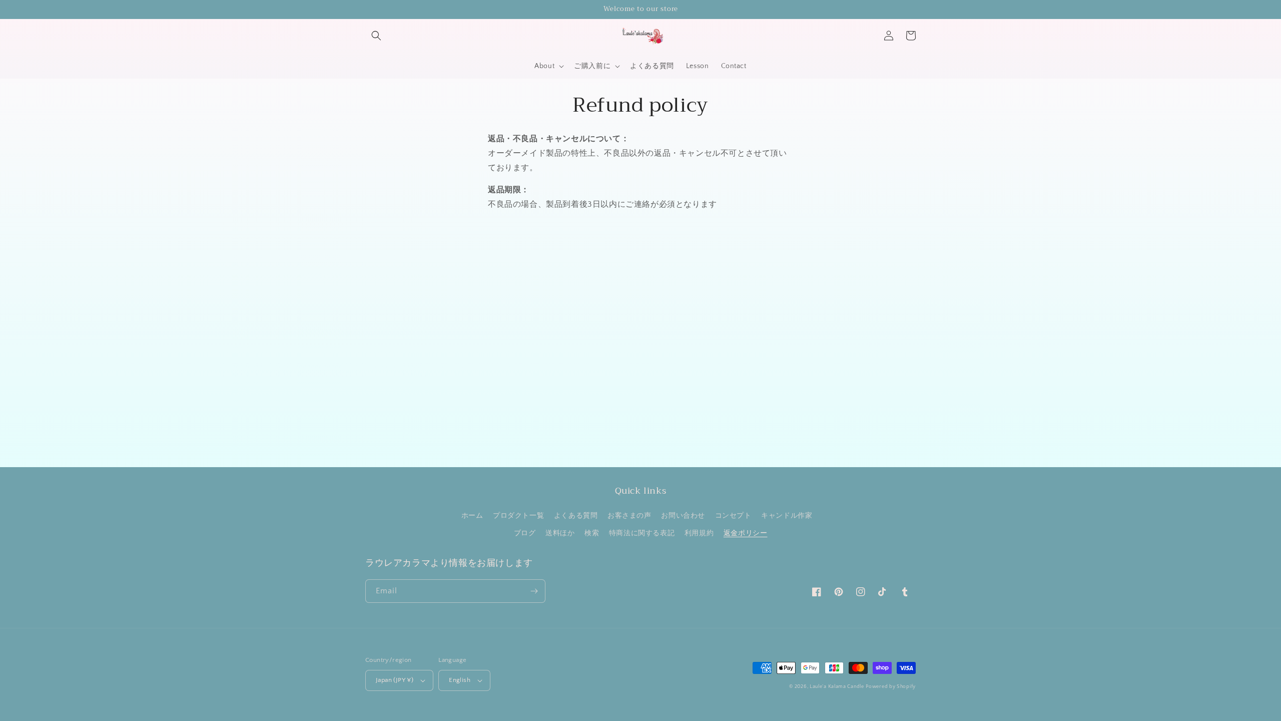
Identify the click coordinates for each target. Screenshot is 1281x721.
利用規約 (699, 533)
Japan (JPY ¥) (394, 679)
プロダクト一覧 (518, 516)
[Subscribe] (534, 591)
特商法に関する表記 (642, 533)
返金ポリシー (746, 533)
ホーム (472, 516)
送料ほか (559, 533)
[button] (376, 36)
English (459, 679)
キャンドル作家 (786, 516)
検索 (591, 533)
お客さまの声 (629, 516)
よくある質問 (576, 516)
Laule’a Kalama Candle (837, 686)
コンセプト (733, 516)
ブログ (525, 533)
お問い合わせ (683, 516)
